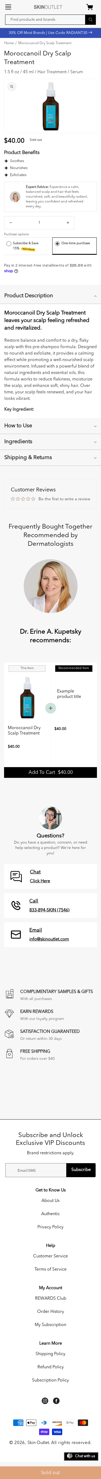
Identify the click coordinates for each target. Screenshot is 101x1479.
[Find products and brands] (90, 20)
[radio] (8, 243)
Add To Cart (51, 772)
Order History (50, 1312)
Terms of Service (50, 1269)
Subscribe (81, 1170)
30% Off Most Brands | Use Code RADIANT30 (48, 33)
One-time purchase (75, 243)
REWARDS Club (50, 1298)
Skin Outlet (38, 1443)
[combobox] (50, 20)
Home (9, 43)
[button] (8, 7)
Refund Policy (50, 1367)
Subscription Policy (50, 1380)
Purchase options (16, 234)
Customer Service (50, 1256)
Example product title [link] (69, 694)
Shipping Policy (50, 1354)
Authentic (50, 1214)
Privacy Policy (50, 1227)
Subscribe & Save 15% (26, 246)
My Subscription (50, 1325)
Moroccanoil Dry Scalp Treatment (44, 43)
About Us (50, 1201)
